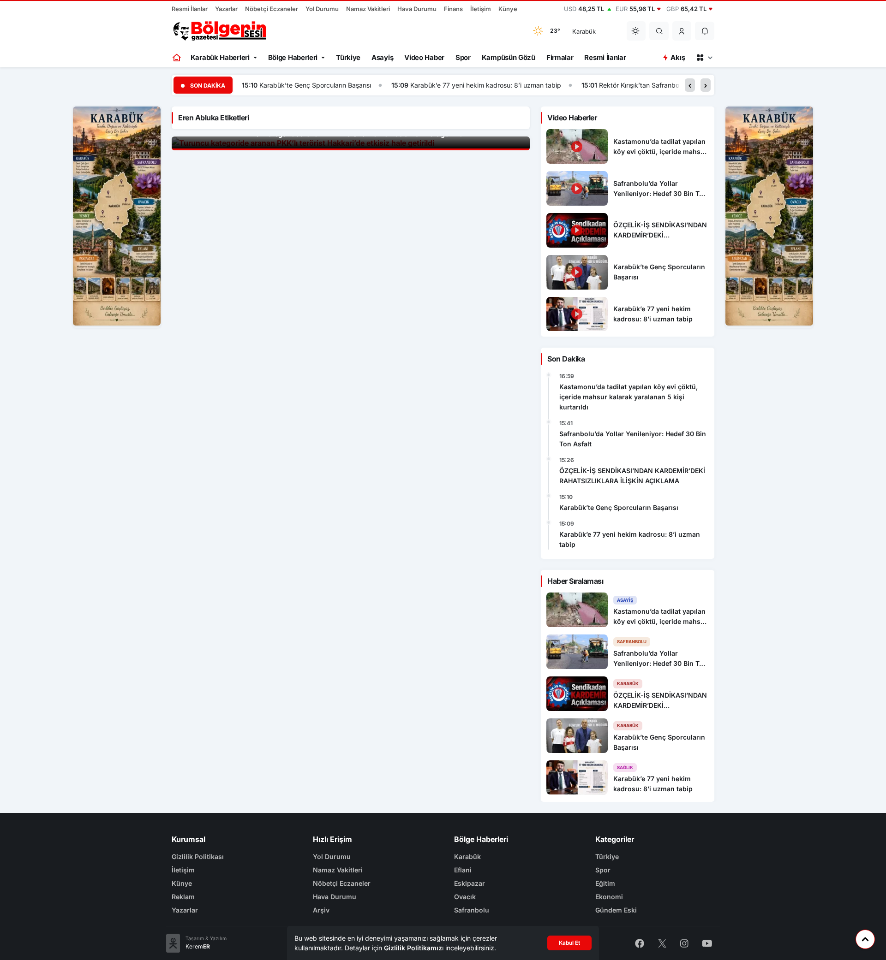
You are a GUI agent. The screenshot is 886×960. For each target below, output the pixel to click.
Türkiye (348, 57)
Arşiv (321, 910)
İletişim (480, 8)
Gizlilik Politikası (198, 856)
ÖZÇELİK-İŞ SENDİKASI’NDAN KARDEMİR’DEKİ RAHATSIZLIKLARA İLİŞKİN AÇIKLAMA (632, 476)
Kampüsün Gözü (508, 57)
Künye (507, 8)
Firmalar (560, 57)
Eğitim (605, 883)
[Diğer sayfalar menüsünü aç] (704, 57)
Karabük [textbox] (584, 31)
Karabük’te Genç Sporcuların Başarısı (315, 85)
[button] (682, 31)
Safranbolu (471, 910)
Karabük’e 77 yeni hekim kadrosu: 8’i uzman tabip (485, 85)
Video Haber (424, 57)
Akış (677, 57)
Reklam (183, 897)
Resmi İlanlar (190, 8)
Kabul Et (569, 942)
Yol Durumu (322, 8)
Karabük (467, 856)
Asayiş (382, 57)
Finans (453, 8)
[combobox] (593, 30)
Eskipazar (469, 883)
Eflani (463, 870)
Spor (463, 57)
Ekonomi (609, 897)
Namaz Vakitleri (368, 8)
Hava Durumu (417, 8)
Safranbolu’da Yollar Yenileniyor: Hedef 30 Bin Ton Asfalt (632, 439)
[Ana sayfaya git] (177, 57)
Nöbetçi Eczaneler (271, 8)
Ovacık (465, 897)
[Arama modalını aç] (659, 31)
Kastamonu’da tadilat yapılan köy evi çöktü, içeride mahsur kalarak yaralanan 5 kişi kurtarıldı (628, 397)
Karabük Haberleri (220, 57)
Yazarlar (226, 8)
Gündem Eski (616, 910)
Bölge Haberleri (293, 57)
